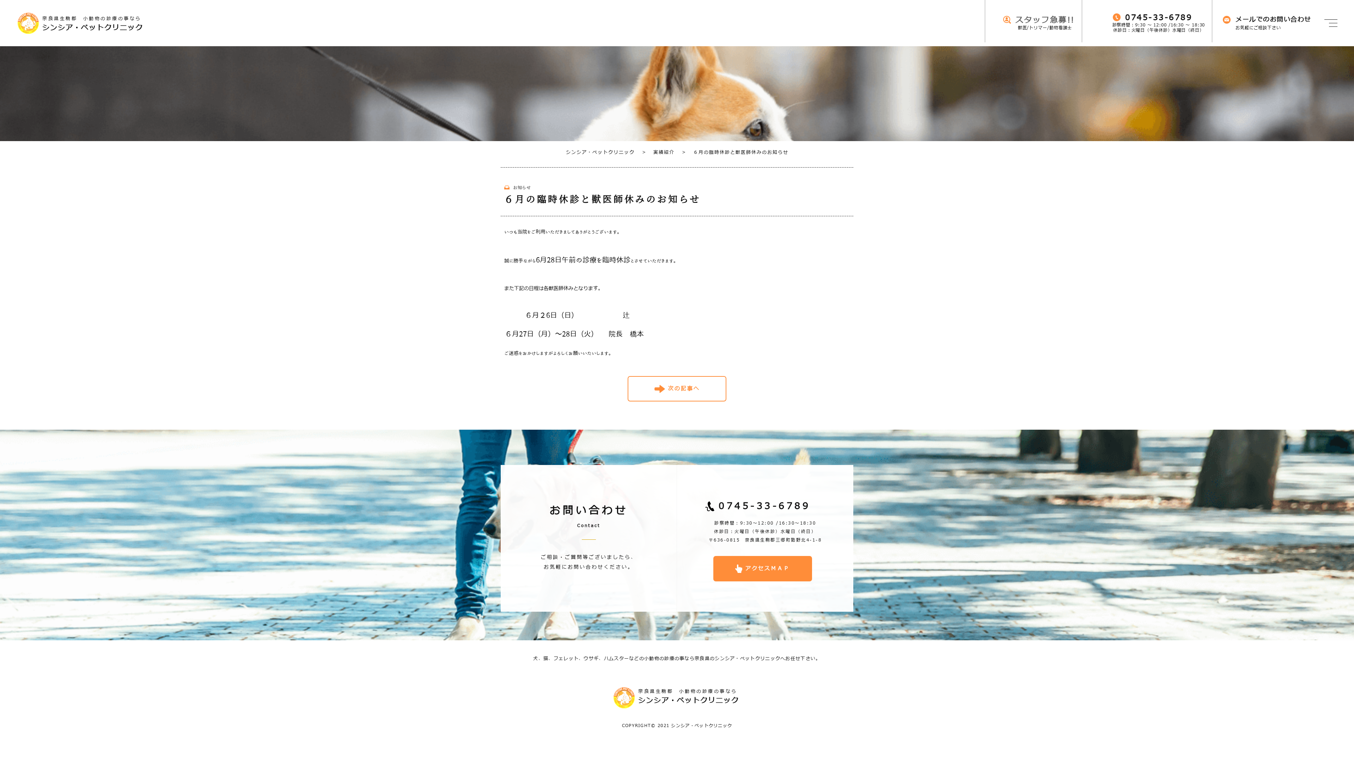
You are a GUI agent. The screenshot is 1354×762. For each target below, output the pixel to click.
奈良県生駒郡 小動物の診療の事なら (92, 23)
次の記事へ (684, 389)
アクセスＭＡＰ (767, 568)
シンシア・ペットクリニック (600, 152)
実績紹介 (658, 152)
